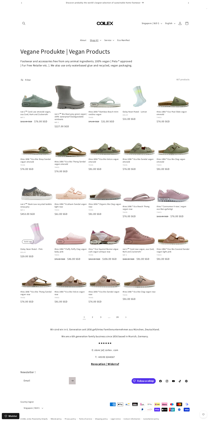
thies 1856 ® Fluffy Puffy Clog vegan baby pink (71, 250)
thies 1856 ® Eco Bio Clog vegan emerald (171, 160)
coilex (29, 419)
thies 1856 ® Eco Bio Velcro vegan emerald (104, 160)
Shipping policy (101, 419)
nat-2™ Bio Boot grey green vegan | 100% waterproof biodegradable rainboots (71, 117)
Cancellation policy (151, 419)
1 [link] (84, 317)
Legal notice (116, 419)
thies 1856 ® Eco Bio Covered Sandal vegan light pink (173, 250)
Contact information (132, 419)
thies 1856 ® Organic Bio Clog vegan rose (105, 205)
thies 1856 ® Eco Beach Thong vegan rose (136, 207)
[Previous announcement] (21, 3)
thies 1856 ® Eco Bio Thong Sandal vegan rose (36, 293)
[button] (23, 23)
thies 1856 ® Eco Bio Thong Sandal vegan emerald (70, 163)
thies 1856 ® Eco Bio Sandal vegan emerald (138, 160)
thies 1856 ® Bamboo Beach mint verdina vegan (103, 113)
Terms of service (85, 419)
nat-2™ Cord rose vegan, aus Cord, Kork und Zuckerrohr (138, 250)
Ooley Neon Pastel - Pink (31, 249)
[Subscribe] (72, 380)
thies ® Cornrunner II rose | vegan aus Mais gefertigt (171, 207)
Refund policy (56, 419)
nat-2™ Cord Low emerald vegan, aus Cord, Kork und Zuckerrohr (35, 113)
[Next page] (125, 317)
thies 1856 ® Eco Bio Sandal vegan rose (104, 293)
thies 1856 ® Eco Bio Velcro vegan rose (70, 293)
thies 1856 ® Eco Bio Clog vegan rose (139, 292)
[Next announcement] (188, 3)
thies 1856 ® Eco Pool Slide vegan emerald (172, 113)
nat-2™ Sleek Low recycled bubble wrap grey (36, 205)
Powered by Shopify (40, 419)
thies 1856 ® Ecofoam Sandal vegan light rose (71, 205)
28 (117, 317)
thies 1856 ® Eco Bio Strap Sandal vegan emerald (35, 160)
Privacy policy (70, 419)
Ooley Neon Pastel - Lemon (135, 112)
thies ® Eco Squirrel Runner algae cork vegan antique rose (103, 250)
